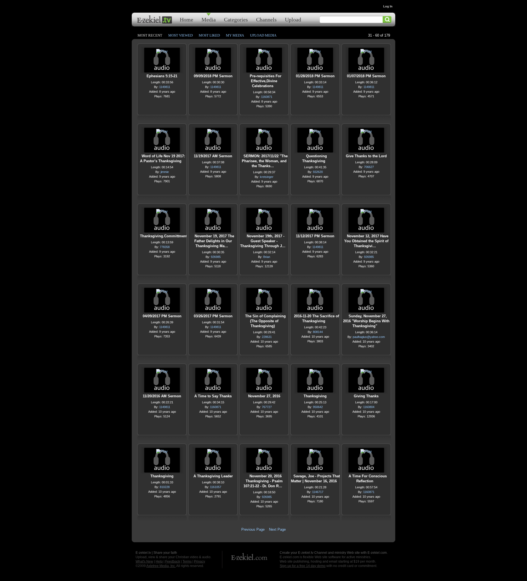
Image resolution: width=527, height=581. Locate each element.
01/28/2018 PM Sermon (315, 76)
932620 (318, 172)
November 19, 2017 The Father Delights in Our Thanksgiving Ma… (214, 241)
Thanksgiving (315, 396)
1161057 (215, 487)
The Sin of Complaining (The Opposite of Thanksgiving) (265, 321)
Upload (293, 19)
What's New (144, 561)
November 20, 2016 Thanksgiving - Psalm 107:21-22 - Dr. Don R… (263, 481)
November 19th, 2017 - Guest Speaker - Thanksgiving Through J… (262, 241)
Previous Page (253, 529)
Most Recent (150, 35)
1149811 (164, 87)
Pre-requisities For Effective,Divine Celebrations (265, 81)
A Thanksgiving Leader (213, 476)
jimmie (165, 172)
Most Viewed (180, 35)
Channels (266, 19)
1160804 (368, 407)
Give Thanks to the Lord (366, 156)
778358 (165, 247)
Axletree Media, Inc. (161, 566)
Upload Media (263, 35)
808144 (318, 332)
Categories (236, 19)
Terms (187, 561)
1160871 (266, 96)
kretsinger (266, 176)
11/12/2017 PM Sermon (315, 236)
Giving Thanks (366, 396)
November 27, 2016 (264, 396)
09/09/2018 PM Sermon (213, 76)
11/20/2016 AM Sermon (162, 396)
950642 (318, 407)
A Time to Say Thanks (213, 396)
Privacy (199, 561)
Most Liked (209, 35)
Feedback (172, 561)
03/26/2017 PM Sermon (213, 316)
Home (186, 19)
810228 (165, 487)
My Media (235, 35)
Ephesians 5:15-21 (162, 76)
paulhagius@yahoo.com (369, 336)
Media (208, 19)
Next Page (277, 529)
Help (159, 561)
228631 (267, 336)
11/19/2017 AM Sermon (213, 156)
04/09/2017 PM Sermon (162, 316)
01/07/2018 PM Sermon (366, 76)
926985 (216, 256)
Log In (388, 6)
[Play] (162, 53)
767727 (267, 407)
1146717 (317, 492)
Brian (266, 256)
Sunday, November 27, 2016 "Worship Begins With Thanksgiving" (366, 321)
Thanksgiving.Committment (163, 236)
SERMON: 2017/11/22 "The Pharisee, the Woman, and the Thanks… (265, 161)
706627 (369, 167)
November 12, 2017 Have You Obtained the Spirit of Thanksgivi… (366, 241)
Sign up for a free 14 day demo (303, 566)
